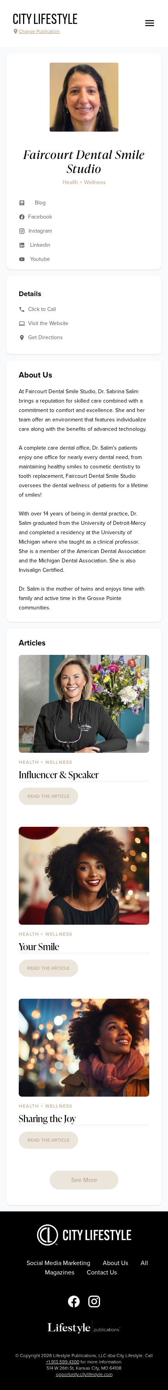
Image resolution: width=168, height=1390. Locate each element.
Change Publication (39, 31)
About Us (115, 1263)
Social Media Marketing (58, 1263)
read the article (48, 796)
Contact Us (102, 1272)
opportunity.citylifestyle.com (84, 1374)
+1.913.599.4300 (62, 1362)
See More (84, 1180)
